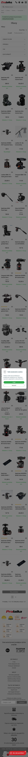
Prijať (14, 382)
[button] (25, 751)
